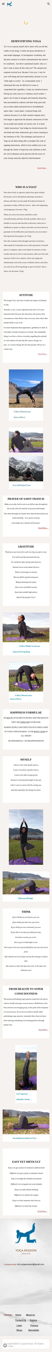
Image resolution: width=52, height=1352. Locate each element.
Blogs (20, 1330)
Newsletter (33, 1330)
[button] (3, 4)
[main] (26, 110)
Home (18, 1315)
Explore (33, 1320)
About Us (30, 1315)
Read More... (43, 1030)
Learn (19, 1325)
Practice (34, 1325)
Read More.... (42, 168)
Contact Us (20, 1320)
